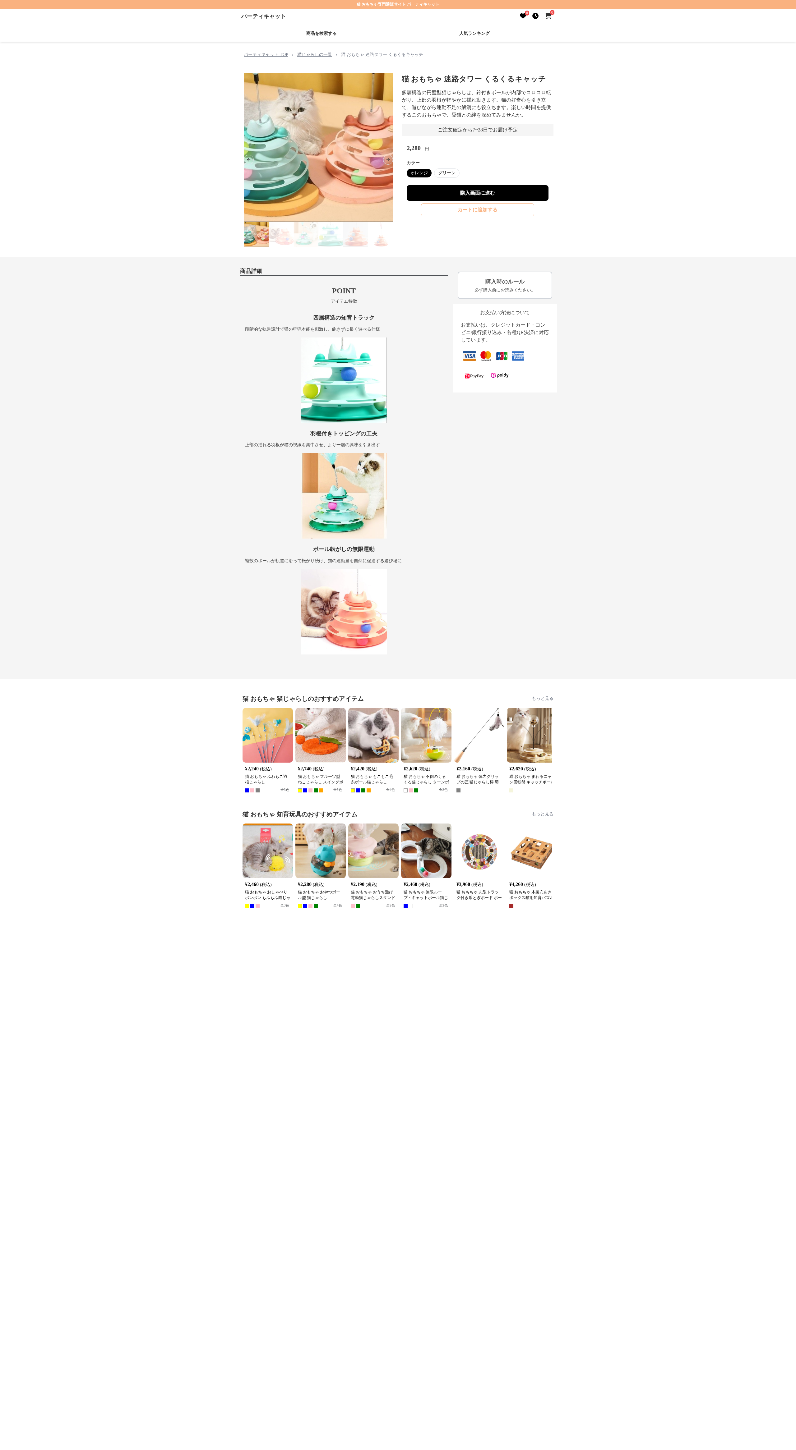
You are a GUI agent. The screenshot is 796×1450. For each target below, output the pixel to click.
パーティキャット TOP (266, 54)
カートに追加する (477, 209)
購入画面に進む (477, 192)
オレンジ (419, 173)
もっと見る (542, 698)
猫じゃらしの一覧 (314, 54)
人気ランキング (474, 33)
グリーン (447, 173)
